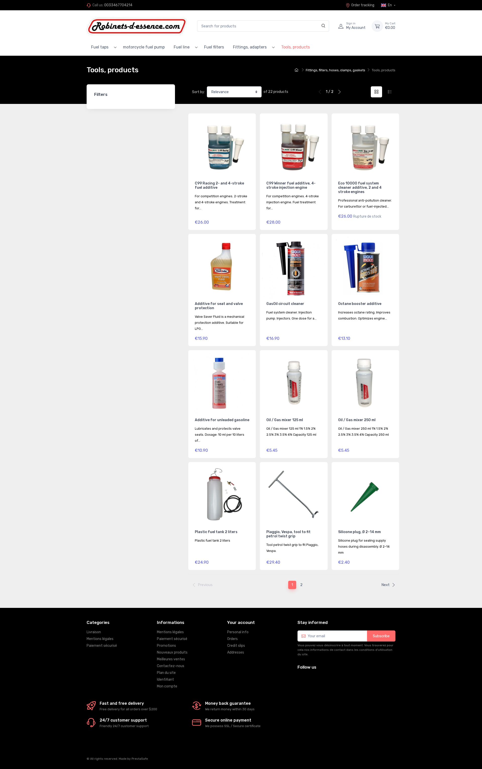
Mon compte (167, 686)
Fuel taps (99, 47)
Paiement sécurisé (102, 646)
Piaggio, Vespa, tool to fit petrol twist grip (288, 534)
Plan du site (166, 673)
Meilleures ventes (171, 659)
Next (385, 585)
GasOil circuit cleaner (285, 304)
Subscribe (381, 636)
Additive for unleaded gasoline (222, 420)
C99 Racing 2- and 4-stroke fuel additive (219, 185)
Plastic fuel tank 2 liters (216, 532)
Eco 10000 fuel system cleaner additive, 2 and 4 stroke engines (360, 187)
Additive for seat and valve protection (219, 306)
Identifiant (165, 679)
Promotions (166, 646)
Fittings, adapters (250, 47)
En (390, 5)
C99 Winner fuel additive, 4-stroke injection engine (291, 185)
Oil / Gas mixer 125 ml (284, 420)
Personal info (238, 632)
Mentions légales (100, 639)
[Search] (323, 26)
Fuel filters (214, 47)
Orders (232, 639)
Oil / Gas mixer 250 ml (357, 420)
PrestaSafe (140, 758)
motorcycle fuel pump (144, 47)
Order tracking (362, 5)
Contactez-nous (170, 666)
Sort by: (198, 92)
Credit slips (236, 646)
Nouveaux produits (172, 652)
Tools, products (295, 47)
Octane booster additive (359, 304)
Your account (241, 622)
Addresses (235, 652)
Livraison (94, 632)
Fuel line (182, 47)
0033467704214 (118, 5)
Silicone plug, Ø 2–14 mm (359, 532)
